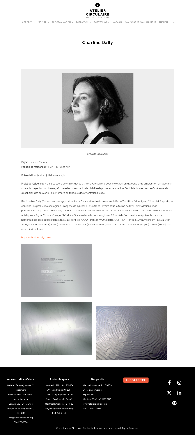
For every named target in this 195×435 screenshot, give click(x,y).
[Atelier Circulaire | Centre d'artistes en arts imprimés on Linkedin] (179, 393)
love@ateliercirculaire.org (95, 404)
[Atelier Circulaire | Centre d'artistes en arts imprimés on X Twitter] (169, 393)
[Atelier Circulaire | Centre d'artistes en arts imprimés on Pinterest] (174, 403)
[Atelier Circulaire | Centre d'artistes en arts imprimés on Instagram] (179, 382)
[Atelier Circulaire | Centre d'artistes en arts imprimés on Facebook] (169, 382)
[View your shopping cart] (174, 22)
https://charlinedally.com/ (36, 237)
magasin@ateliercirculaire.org (59, 408)
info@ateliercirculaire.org (21, 417)
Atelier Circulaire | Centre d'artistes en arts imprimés (91, 428)
